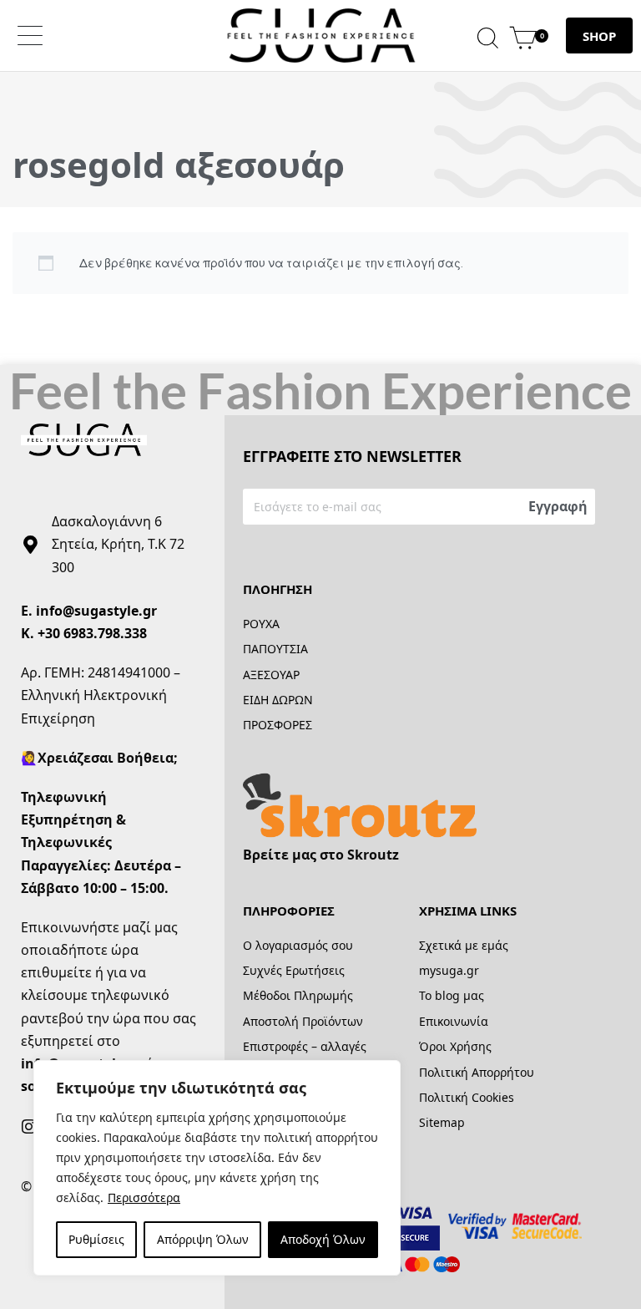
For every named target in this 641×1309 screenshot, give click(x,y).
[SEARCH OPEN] (487, 35)
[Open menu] (30, 35)
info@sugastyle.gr (96, 610)
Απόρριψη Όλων (203, 1239)
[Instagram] (29, 1127)
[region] (217, 1168)
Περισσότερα (144, 1197)
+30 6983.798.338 (92, 633)
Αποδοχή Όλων (323, 1239)
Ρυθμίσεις (96, 1239)
